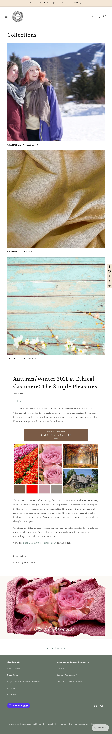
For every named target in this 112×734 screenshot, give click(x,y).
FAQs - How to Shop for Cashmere (23, 681)
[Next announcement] (106, 3)
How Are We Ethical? (67, 675)
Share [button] (18, 401)
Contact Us (12, 695)
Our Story (61, 668)
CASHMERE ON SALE (20, 251)
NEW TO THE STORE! (20, 358)
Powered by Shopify (37, 724)
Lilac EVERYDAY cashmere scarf (39, 543)
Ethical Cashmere (22, 724)
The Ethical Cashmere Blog (69, 681)
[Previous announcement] (5, 3)
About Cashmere (15, 668)
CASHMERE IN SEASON (21, 145)
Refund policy (53, 724)
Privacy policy (66, 724)
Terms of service (81, 724)
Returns (11, 688)
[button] (6, 16)
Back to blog (58, 648)
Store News (12, 675)
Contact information (57, 727)
